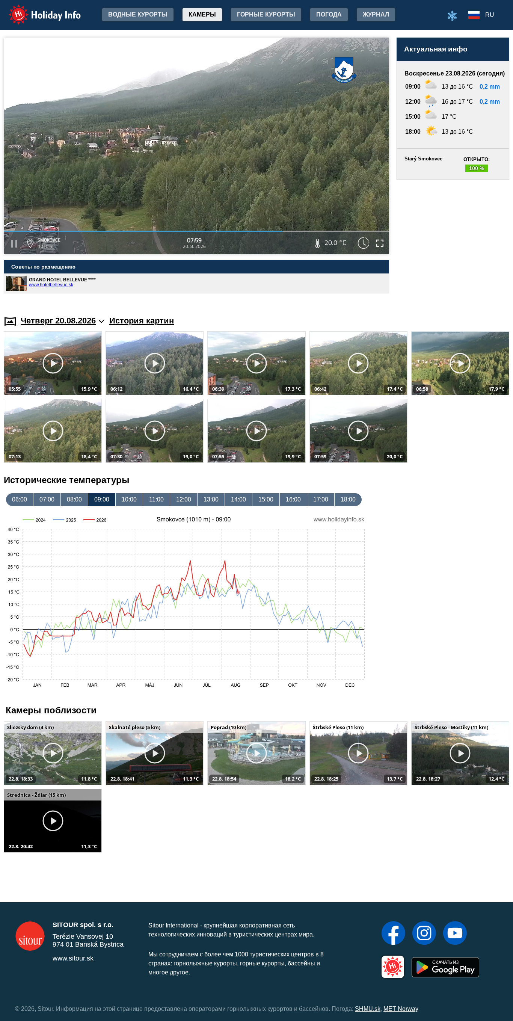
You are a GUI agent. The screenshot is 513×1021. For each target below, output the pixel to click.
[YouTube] (455, 934)
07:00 (46, 499)
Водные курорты (137, 14)
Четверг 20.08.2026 (58, 320)
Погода (329, 14)
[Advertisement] (453, 240)
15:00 (265, 499)
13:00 (211, 499)
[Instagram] (424, 934)
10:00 (129, 499)
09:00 (101, 499)
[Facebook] (393, 934)
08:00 (74, 499)
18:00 (348, 499)
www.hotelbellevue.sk (51, 284)
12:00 (183, 499)
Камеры (202, 14)
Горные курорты (266, 14)
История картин (141, 320)
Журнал (376, 14)
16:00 (293, 499)
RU (489, 15)
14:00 (238, 499)
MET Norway (400, 1009)
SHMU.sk (367, 1009)
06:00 (19, 499)
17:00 (320, 499)
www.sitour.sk (73, 958)
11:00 (156, 499)
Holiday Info (38, 9)
